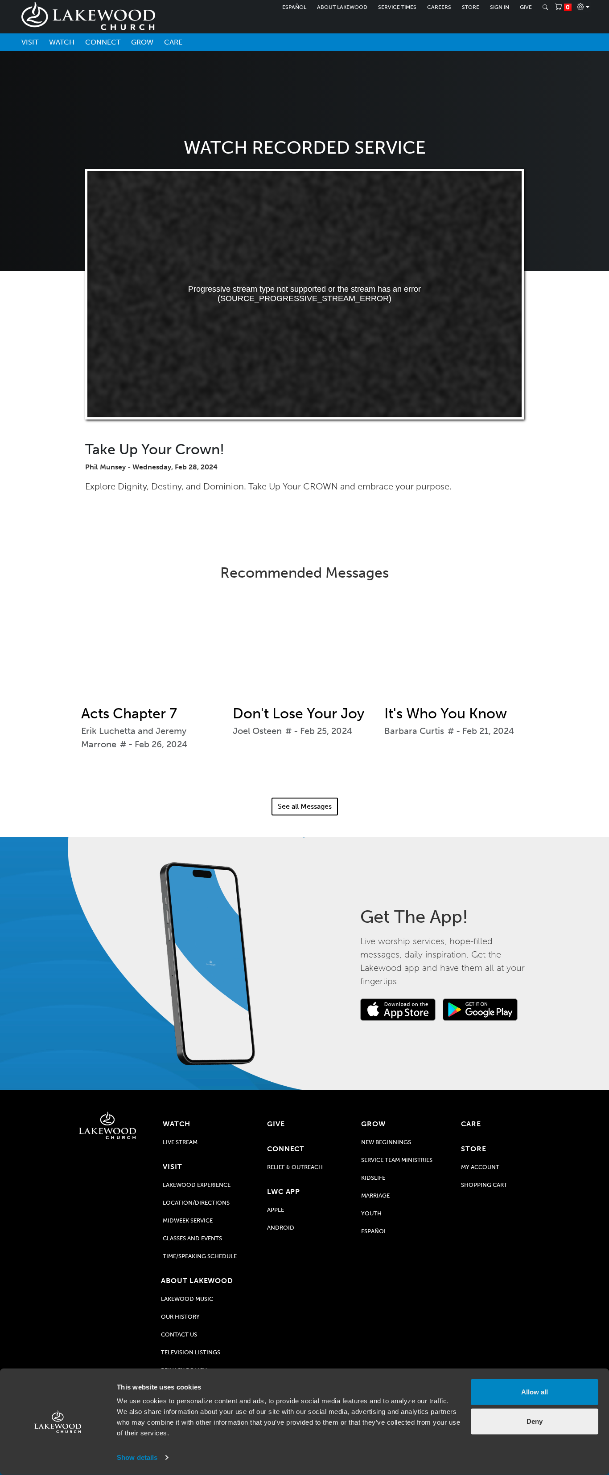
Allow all (534, 1392)
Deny (535, 1421)
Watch (61, 42)
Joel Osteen (257, 730)
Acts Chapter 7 (129, 713)
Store (470, 7)
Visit (29, 42)
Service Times (397, 7)
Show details (137, 1457)
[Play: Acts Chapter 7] (153, 649)
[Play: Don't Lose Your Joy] (304, 649)
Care (173, 42)
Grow (142, 42)
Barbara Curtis (414, 730)
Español (294, 7)
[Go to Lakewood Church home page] (107, 1125)
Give (526, 7)
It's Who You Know (445, 713)
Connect (102, 42)
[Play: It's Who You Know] (456, 649)
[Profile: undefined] (583, 7)
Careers (439, 7)
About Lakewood (342, 7)
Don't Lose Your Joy (298, 713)
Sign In (499, 7)
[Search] (545, 7)
